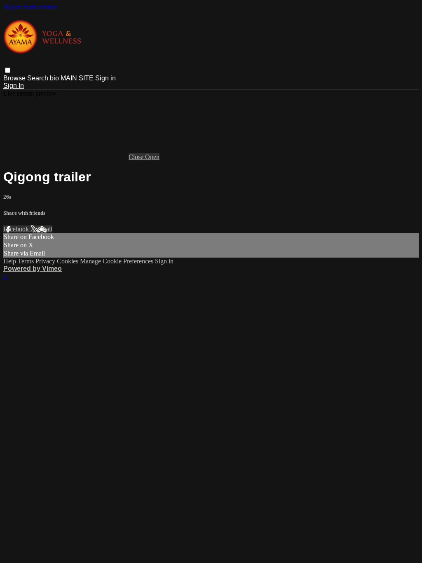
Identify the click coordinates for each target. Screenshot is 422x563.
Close (137, 156)
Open (152, 156)
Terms (26, 261)
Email (44, 228)
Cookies (68, 261)
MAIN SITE (77, 78)
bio (54, 78)
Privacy (46, 261)
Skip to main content (30, 6)
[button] (7, 70)
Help (10, 261)
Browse (15, 78)
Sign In (13, 85)
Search (38, 78)
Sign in (105, 78)
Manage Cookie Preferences (117, 261)
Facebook (16, 228)
